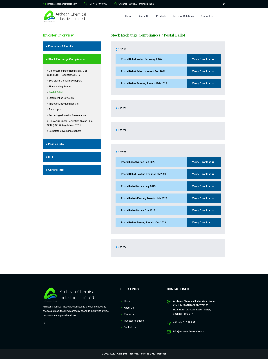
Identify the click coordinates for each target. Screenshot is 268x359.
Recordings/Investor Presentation (67, 115)
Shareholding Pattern (60, 86)
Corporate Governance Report (65, 130)
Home (128, 16)
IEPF (51, 157)
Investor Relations (183, 16)
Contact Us (207, 16)
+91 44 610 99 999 (97, 3)
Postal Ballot (56, 92)
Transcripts (55, 109)
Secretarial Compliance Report (65, 80)
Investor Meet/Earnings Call (64, 103)
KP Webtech (160, 353)
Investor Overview (58, 34)
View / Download (202, 59)
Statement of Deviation (61, 98)
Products (161, 16)
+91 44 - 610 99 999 (184, 322)
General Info (56, 169)
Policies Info (56, 144)
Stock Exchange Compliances (66, 59)
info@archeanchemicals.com (62, 3)
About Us (144, 16)
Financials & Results (60, 46)
